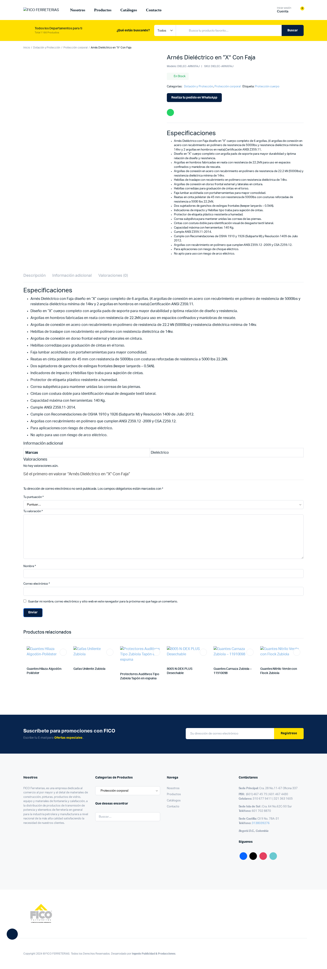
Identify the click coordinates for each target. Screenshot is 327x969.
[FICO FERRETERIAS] (41, 10)
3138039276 (261, 823)
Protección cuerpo (267, 86)
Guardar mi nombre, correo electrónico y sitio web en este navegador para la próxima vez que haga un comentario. (103, 601)
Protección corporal (75, 47)
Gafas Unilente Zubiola (89, 668)
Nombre (29, 566)
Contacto (153, 10)
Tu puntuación (33, 497)
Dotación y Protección (46, 47)
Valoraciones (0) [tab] (113, 276)
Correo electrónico (36, 583)
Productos (102, 10)
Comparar (65, 660)
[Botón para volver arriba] (317, 959)
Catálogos (128, 10)
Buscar (292, 30)
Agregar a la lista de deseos (63, 652)
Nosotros (77, 10)
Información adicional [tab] (72, 276)
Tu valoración (33, 511)
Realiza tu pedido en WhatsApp (194, 97)
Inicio (26, 47)
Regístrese (289, 733)
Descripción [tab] (34, 276)
